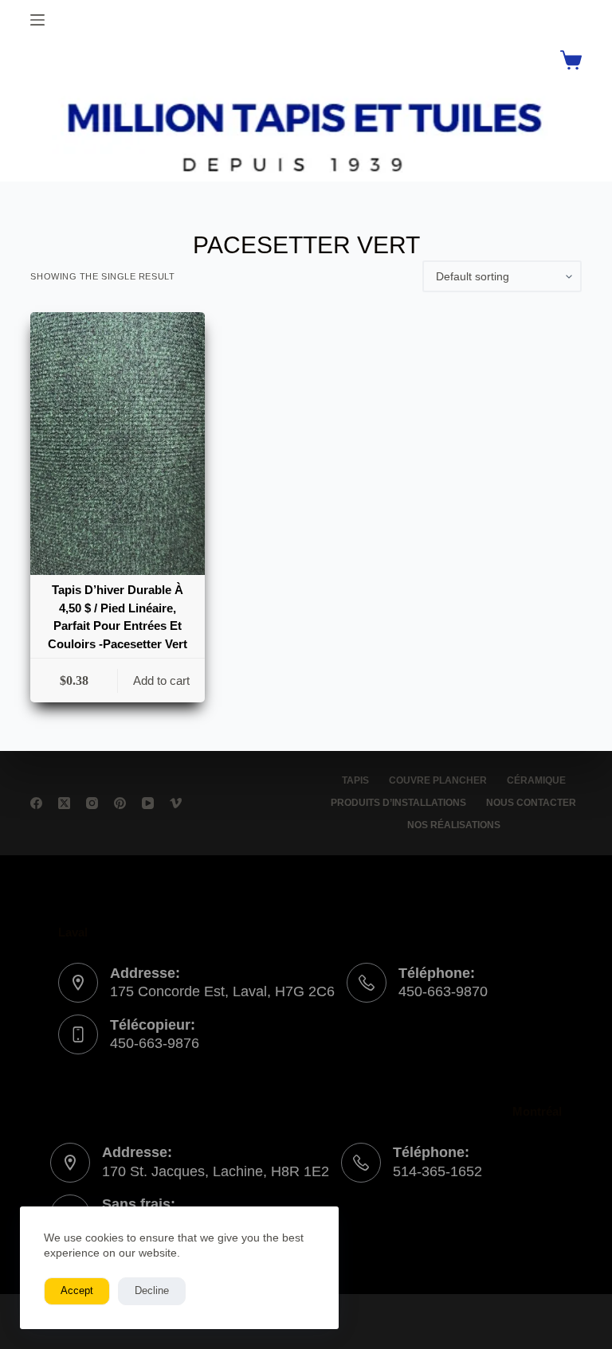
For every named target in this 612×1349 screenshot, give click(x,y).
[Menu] (37, 20)
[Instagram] (92, 803)
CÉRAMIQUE (536, 780)
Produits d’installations (398, 802)
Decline (152, 1290)
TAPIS (355, 780)
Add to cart (161, 680)
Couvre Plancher (438, 780)
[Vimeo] (176, 803)
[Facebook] (36, 803)
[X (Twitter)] (64, 803)
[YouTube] (148, 803)
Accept (77, 1290)
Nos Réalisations (453, 825)
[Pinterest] (120, 803)
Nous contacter (531, 802)
